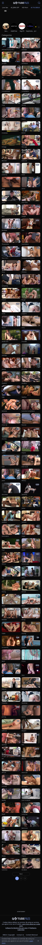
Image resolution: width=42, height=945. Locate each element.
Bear (3, 216)
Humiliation (25, 244)
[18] (11, 72)
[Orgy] (11, 99)
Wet (23, 745)
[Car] (11, 669)
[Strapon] (31, 725)
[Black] (11, 183)
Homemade (25, 564)
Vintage (4, 147)
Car (3, 675)
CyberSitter (21, 930)
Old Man (4, 355)
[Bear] (11, 211)
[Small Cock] (11, 336)
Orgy (3, 105)
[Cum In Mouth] (31, 795)
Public (3, 633)
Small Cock (5, 341)
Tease (3, 605)
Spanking (24, 494)
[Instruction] (31, 683)
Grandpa (24, 49)
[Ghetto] (11, 364)
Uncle (3, 313)
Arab (3, 828)
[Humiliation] (31, 238)
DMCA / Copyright (9, 935)
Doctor (4, 842)
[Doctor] (11, 836)
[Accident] (31, 864)
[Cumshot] (11, 864)
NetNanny (33, 928)
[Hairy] (31, 322)
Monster (4, 161)
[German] (11, 739)
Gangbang (5, 286)
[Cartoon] (31, 517)
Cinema (24, 647)
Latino (3, 453)
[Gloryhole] (11, 489)
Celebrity (4, 175)
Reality (4, 800)
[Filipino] (31, 850)
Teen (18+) (5, 258)
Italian (23, 508)
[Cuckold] (11, 781)
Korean (24, 592)
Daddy (4, 119)
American (24, 772)
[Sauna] (31, 183)
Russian (24, 425)
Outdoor (4, 383)
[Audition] (11, 517)
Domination (5, 536)
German (4, 745)
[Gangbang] (11, 280)
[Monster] (11, 155)
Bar (3, 758)
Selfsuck (4, 731)
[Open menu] (3, 3)
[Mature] (11, 503)
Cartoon (24, 522)
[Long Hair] (31, 808)
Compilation (25, 91)
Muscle (24, 758)
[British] (31, 127)
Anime (24, 717)
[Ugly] (11, 391)
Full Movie (25, 63)
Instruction (25, 689)
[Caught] (31, 211)
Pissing (24, 633)
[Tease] (11, 600)
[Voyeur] (31, 447)
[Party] (31, 280)
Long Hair (25, 814)
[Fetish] (31, 836)
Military (24, 480)
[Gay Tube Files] (21, 3)
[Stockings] (31, 697)
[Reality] (11, 795)
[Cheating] (11, 697)
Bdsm (23, 355)
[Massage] (31, 141)
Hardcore (24, 786)
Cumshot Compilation (28, 411)
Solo (23, 230)
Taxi (3, 578)
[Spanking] (31, 489)
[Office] (31, 572)
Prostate (24, 341)
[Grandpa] (31, 44)
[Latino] (11, 447)
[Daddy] (11, 113)
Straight (4, 63)
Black (3, 188)
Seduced (24, 161)
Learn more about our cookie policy (29, 925)
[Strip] (31, 669)
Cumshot (4, 870)
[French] (11, 294)
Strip (23, 675)
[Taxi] (11, 572)
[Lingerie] (31, 308)
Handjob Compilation (28, 258)
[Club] (11, 461)
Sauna (23, 188)
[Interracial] (31, 461)
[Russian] (31, 419)
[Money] (31, 99)
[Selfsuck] (11, 725)
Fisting (4, 592)
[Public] (11, 628)
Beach (23, 605)
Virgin (23, 536)
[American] (31, 767)
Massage (24, 147)
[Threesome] (11, 238)
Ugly (3, 397)
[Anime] (31, 711)
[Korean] (31, 586)
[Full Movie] (31, 58)
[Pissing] (31, 628)
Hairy (23, 327)
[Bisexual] (31, 364)
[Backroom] (31, 822)
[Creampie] (11, 127)
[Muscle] (31, 753)
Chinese (24, 272)
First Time (25, 202)
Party (23, 286)
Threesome (5, 244)
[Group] (31, 614)
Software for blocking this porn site (16, 928)
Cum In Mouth (26, 800)
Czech (23, 550)
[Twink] (11, 197)
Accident (24, 870)
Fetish (23, 842)
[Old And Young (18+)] (11, 44)
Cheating (4, 703)
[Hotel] (31, 169)
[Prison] (31, 655)
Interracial (25, 467)
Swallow (24, 397)
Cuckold (4, 786)
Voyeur (24, 453)
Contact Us (20, 935)
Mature (4, 508)
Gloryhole (5, 494)
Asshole (4, 439)
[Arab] (11, 822)
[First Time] (31, 197)
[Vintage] (11, 141)
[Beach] (31, 600)
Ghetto (4, 369)
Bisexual (24, 369)
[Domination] (11, 530)
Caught (24, 216)
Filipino (24, 856)
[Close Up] (11, 419)
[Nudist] (11, 322)
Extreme (4, 411)
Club (3, 467)
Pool (3, 550)
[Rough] (31, 294)
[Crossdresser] (11, 85)
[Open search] (39, 3)
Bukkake (4, 619)
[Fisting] (11, 586)
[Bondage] (11, 225)
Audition (4, 522)
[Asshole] (11, 433)
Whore (4, 564)
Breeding (24, 439)
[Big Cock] (31, 72)
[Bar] (11, 753)
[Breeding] (31, 433)
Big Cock (24, 77)
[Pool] (11, 544)
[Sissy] (11, 266)
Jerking (4, 717)
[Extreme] (11, 405)
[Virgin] (31, 530)
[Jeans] (11, 475)
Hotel (23, 175)
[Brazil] (11, 808)
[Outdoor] (11, 377)
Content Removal (32, 935)
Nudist (4, 327)
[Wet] (31, 739)
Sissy (3, 272)
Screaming (5, 647)
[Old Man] (11, 350)
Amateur (24, 383)
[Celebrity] (11, 169)
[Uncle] (11, 308)
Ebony (3, 856)
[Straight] (11, 58)
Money (24, 105)
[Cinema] (31, 642)
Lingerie (24, 313)
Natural (4, 689)
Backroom (25, 828)
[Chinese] (31, 266)
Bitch (3, 661)
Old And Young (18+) (8, 49)
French (4, 300)
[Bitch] (11, 655)
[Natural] (11, 683)
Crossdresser (6, 91)
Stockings (24, 703)
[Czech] (31, 544)
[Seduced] (31, 155)
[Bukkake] (11, 614)
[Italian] (31, 503)
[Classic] (31, 113)
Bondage (4, 230)
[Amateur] (31, 377)
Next (21, 874)
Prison (24, 661)
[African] (11, 767)
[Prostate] (31, 336)
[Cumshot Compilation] (31, 405)
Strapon (24, 731)
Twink (3, 202)
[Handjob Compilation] (31, 252)
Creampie (5, 133)
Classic (24, 119)
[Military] (31, 475)
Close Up (4, 425)
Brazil (3, 814)
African (4, 772)
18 (2, 77)
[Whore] (11, 558)
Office (23, 578)
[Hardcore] (31, 781)
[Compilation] (31, 85)
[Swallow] (31, 391)
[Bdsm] (31, 350)
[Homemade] (31, 558)
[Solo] (31, 225)
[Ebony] (11, 850)
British (24, 133)
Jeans (3, 480)
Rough (24, 300)
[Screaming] (11, 642)
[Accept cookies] (38, 941)
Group (23, 619)
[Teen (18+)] (11, 252)
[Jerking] (11, 711)
